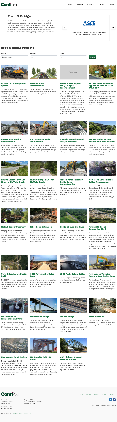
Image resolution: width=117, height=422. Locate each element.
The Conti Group (17, 413)
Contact (111, 4)
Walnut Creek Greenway (13, 227)
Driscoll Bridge (67, 317)
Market (3, 53)
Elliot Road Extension (41, 227)
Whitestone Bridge (39, 317)
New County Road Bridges (14, 357)
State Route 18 (96, 317)
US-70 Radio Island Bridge (72, 274)
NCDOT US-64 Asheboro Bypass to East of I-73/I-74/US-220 (101, 85)
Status (62, 53)
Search (92, 57)
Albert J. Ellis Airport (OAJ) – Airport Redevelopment (70, 85)
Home (70, 4)
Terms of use (27, 413)
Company (101, 4)
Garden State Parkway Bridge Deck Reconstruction (71, 182)
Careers (90, 4)
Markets (79, 4)
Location (33, 53)
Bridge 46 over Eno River (72, 227)
